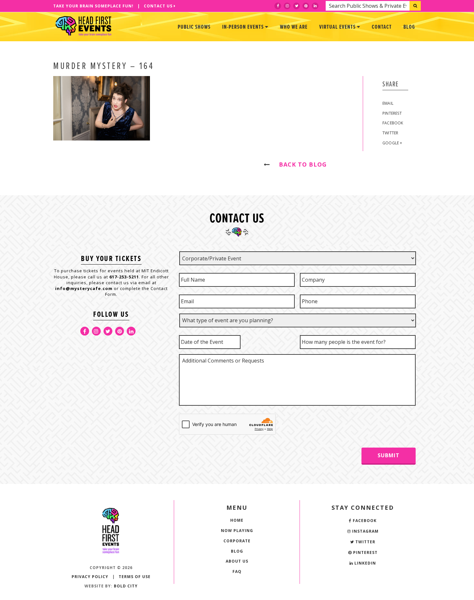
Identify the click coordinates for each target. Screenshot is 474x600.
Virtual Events (338, 27)
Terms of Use (135, 576)
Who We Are (294, 27)
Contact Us (159, 6)
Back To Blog (300, 164)
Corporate (237, 541)
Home (236, 520)
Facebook (392, 123)
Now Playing (237, 530)
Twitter (390, 133)
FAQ (237, 571)
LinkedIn (364, 563)
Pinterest (392, 113)
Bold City (126, 586)
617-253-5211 (124, 277)
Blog (409, 27)
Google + (392, 143)
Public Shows (194, 27)
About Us (237, 561)
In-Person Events (243, 27)
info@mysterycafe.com (84, 288)
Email (387, 103)
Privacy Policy (90, 576)
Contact (382, 27)
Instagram (365, 531)
